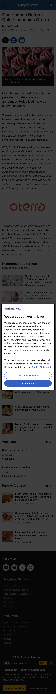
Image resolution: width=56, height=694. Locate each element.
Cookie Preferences (28, 375)
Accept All (28, 383)
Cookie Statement (41, 367)
